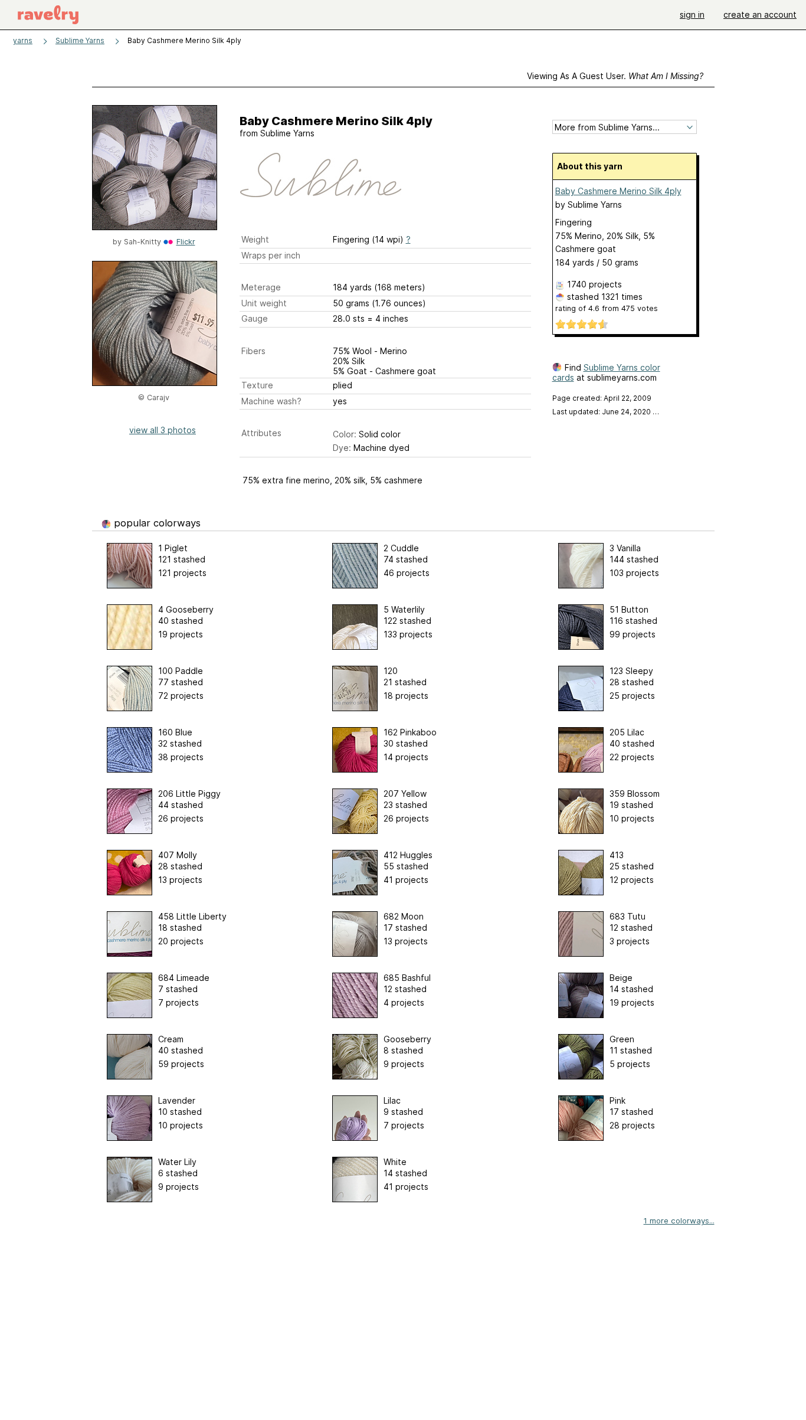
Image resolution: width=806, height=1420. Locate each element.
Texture (257, 385)
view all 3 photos (162, 430)
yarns (22, 40)
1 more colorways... (679, 1220)
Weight (255, 239)
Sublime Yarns (79, 40)
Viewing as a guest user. (615, 76)
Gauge (254, 318)
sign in (692, 14)
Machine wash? (271, 401)
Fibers (253, 351)
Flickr (185, 241)
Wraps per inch (270, 255)
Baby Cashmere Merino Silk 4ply (618, 191)
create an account (760, 14)
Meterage (261, 287)
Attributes (261, 433)
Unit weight (264, 303)
